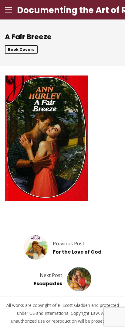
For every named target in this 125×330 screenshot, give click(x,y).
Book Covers (21, 49)
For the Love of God (77, 251)
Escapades (48, 283)
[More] (8, 10)
